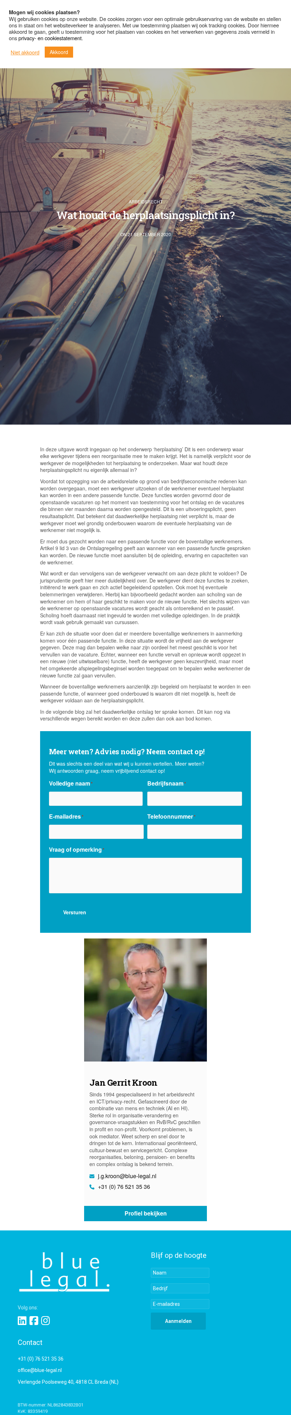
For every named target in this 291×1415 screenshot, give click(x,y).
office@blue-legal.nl (40, 1370)
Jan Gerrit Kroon (123, 1082)
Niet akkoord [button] (25, 52)
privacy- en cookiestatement (50, 38)
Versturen (74, 912)
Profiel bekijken (146, 1213)
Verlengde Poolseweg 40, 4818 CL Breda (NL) (68, 1382)
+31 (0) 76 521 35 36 (123, 1187)
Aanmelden (178, 1321)
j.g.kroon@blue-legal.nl (127, 1176)
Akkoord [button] (59, 51)
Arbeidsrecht (146, 202)
